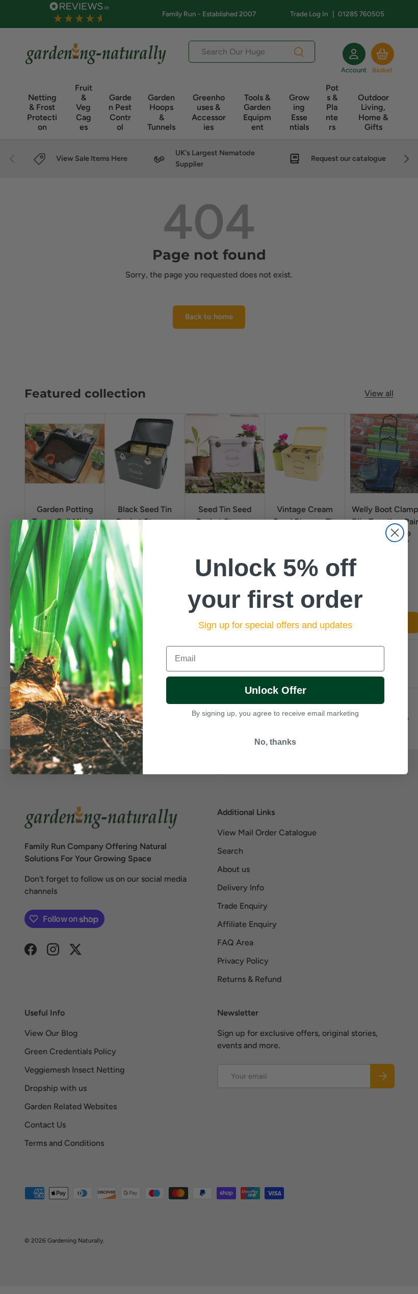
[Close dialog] (395, 533)
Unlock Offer (275, 690)
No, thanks (275, 742)
